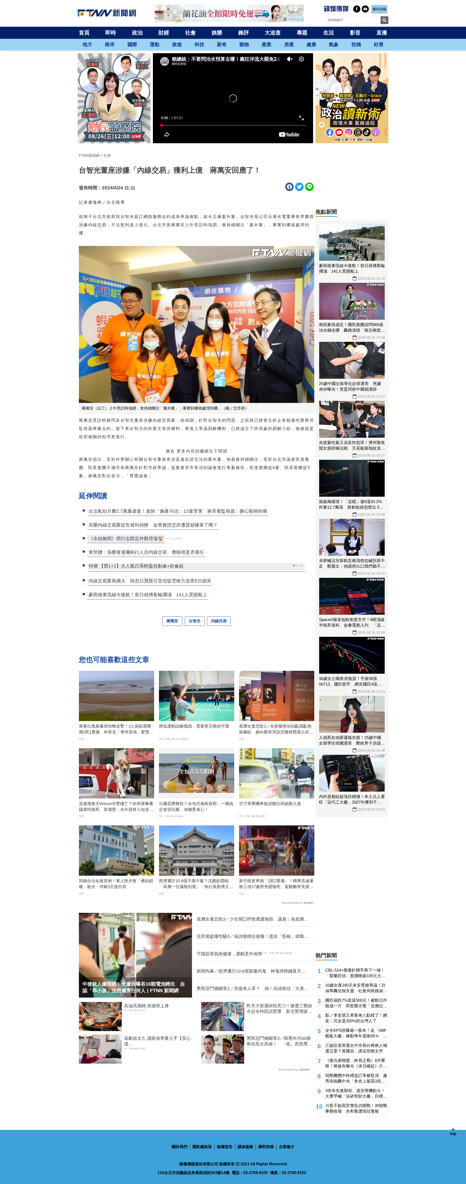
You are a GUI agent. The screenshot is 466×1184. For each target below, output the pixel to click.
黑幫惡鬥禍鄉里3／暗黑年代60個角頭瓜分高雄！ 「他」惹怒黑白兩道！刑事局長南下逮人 (279, 1041)
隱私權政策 (202, 1147)
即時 (110, 33)
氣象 (334, 44)
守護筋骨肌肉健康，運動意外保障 (229, 953)
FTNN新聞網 (89, 155)
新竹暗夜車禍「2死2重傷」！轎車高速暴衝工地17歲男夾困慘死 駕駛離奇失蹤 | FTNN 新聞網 (276, 884)
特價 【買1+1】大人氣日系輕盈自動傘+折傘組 (136, 566)
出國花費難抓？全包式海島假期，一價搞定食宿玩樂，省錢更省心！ (196, 806)
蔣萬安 (172, 621)
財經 (163, 33)
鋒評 (243, 33)
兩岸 (110, 44)
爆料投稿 (266, 1147)
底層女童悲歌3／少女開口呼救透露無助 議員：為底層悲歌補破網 (252, 919)
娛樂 (217, 33)
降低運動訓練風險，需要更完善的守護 (194, 726)
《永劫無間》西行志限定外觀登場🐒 (126, 538)
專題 (302, 33)
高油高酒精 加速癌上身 (146, 1005)
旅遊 (177, 44)
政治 (137, 33)
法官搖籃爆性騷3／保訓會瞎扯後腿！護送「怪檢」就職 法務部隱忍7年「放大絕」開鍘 (252, 936)
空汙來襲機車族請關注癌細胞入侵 (270, 803)
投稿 (356, 44)
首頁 (84, 33)
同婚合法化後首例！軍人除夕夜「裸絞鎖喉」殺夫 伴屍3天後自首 (116, 884)
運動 (154, 44)
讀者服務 (245, 1147)
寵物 (244, 44)
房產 (289, 44)
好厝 (378, 44)
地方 (87, 44)
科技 (199, 44)
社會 (190, 33)
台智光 (194, 621)
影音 (355, 33)
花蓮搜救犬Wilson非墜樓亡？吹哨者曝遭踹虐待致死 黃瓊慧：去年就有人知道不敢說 (116, 807)
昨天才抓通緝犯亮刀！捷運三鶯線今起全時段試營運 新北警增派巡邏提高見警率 (279, 1009)
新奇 (222, 44)
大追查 (273, 33)
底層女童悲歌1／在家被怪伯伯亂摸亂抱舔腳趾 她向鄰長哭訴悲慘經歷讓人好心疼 (276, 729)
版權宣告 (225, 1147)
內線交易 (219, 621)
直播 (381, 33)
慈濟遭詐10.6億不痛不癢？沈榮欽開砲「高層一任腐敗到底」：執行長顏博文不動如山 (196, 884)
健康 (311, 44)
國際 (132, 44)
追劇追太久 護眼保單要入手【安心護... (157, 1041)
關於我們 (179, 1147)
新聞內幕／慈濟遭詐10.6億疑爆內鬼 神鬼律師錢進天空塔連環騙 (251, 971)
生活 (328, 33)
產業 (266, 44)
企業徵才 (286, 1147)
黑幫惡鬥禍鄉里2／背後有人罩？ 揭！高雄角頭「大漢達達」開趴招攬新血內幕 (252, 988)
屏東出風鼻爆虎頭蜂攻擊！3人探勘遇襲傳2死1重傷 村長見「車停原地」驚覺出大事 (116, 729)
